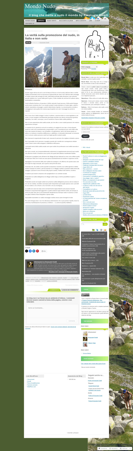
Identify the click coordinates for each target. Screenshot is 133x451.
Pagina (90, 401)
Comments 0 (54, 290)
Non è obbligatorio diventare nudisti (92, 170)
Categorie (93, 230)
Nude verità (51, 20)
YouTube (105, 18)
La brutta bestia (87, 194)
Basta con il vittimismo (89, 211)
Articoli (41, 20)
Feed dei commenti (32, 385)
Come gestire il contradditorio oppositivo (93, 176)
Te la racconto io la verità (89, 182)
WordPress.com (31, 386)
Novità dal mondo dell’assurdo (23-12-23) (93, 191)
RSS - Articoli (86, 147)
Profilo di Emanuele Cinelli (95, 380)
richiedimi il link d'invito (94, 390)
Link (90, 20)
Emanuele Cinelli (44, 42)
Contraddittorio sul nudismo (90, 189)
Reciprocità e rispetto (88, 207)
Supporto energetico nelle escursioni (92, 209)
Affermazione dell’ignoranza (90, 204)
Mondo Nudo (30, 20)
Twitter (92, 18)
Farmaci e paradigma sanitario (91, 161)
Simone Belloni (87, 353)
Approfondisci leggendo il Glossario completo (93, 117)
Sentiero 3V (29, 23)
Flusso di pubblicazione (33, 383)
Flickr (99, 18)
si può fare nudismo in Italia (68, 279)
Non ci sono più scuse (89, 202)
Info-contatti (81, 20)
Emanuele (95, 401)
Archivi (101, 230)
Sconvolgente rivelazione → (72, 31)
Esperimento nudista (88, 196)
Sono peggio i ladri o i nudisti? (91, 178)
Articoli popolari (105, 230)
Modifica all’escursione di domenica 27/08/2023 (95, 215)
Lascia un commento (52, 281)
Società (65, 277)
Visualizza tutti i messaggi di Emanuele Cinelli (63, 271)
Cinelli (99, 401)
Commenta (72, 321)
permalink (37, 281)
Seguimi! (85, 136)
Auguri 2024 (86, 193)
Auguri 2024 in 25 (87, 167)
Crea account (30, 379)
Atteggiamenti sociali (46, 277)
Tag (97, 230)
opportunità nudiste (44, 279)
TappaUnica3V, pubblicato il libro (91, 183)
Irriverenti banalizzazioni (89, 174)
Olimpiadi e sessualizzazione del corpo (93, 159)
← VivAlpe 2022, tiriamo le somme (34, 31)
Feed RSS (86, 18)
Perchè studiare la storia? (89, 205)
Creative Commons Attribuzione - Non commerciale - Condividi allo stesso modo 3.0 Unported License (93, 302)
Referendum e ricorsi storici (90, 163)
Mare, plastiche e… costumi (90, 169)
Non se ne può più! (88, 213)
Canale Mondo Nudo (93, 386)
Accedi (29, 381)
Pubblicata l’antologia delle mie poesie (93, 165)
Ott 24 (28, 42)
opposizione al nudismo (55, 279)
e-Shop (97, 20)
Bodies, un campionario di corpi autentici (93, 180)
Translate (93, 68)
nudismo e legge (34, 279)
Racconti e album (66, 20)
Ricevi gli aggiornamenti (92, 123)
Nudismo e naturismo (57, 277)
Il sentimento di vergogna (89, 172)
